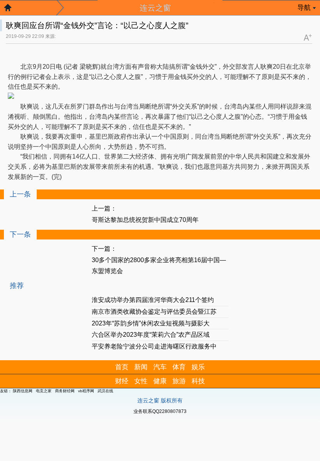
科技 (198, 381)
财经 (121, 381)
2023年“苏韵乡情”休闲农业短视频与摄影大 (151, 323)
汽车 (160, 367)
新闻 (141, 367)
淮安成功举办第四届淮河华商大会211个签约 (153, 300)
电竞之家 (44, 391)
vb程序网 (86, 391)
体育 (179, 367)
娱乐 (198, 367)
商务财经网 (65, 391)
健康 (160, 381)
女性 (141, 381)
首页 (121, 367)
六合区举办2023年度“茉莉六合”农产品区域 (151, 334)
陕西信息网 (22, 391)
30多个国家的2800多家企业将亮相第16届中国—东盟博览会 (159, 266)
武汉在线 (105, 391)
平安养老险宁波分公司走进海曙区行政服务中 (154, 346)
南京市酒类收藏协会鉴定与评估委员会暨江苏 (154, 311)
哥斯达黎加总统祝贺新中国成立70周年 (145, 219)
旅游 (179, 381)
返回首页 (12, 10)
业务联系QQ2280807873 (160, 411)
